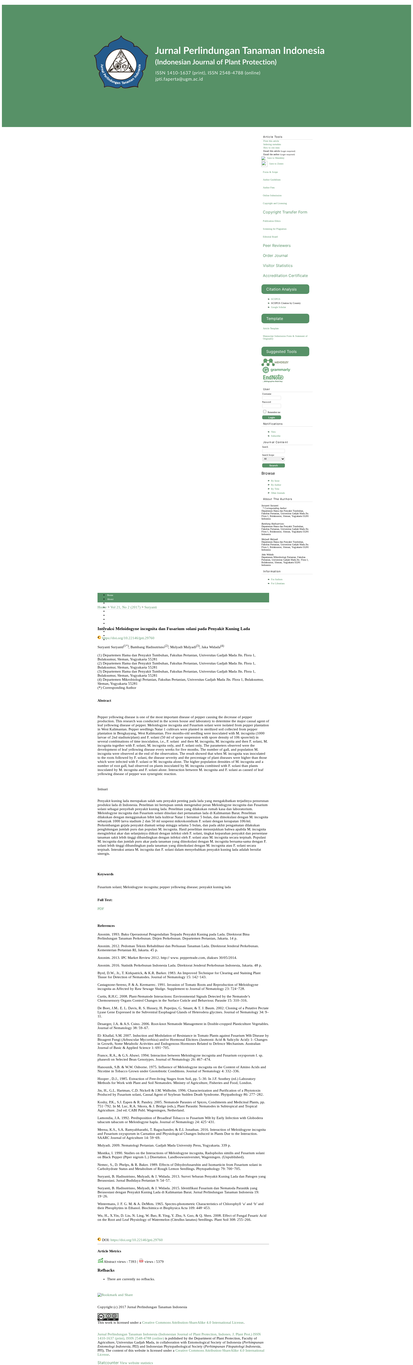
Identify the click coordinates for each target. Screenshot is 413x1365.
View (273, 431)
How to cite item (271, 147)
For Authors (277, 579)
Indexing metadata (272, 144)
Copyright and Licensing (275, 203)
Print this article (271, 141)
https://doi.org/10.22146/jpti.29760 (128, 638)
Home (110, 595)
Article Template (271, 328)
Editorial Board (270, 236)
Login (110, 603)
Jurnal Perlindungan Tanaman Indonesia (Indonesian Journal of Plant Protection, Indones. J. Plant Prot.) (175, 1334)
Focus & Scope (270, 172)
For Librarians (278, 583)
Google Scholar (278, 307)
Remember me (274, 412)
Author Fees (269, 187)
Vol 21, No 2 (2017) (125, 607)
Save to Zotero (276, 163)
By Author (276, 484)
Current (111, 615)
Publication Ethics (272, 221)
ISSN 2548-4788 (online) (145, 1338)
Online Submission (272, 195)
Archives (111, 619)
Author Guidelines (272, 179)
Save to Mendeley (275, 158)
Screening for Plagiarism (275, 229)
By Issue (275, 480)
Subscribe (275, 436)
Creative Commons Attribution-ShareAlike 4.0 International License (193, 1322)
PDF (101, 909)
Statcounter (108, 1362)
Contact (111, 635)
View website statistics (136, 1363)
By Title (275, 489)
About (110, 599)
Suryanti (150, 607)
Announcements (115, 623)
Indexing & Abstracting (119, 631)
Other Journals (278, 493)
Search (110, 611)
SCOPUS (275, 299)
